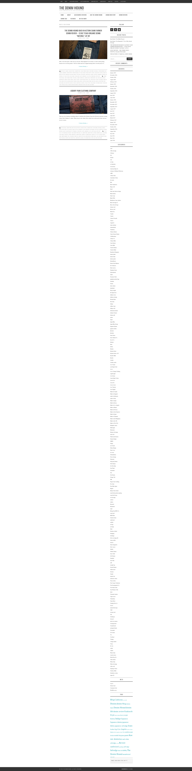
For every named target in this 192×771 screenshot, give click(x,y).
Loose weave (113, 385)
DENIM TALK (110, 1)
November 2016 (113, 124)
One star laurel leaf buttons (97, 81)
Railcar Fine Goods (114, 490)
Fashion (93, 134)
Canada (111, 214)
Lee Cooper (112, 364)
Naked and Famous (114, 436)
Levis (111, 369)
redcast (111, 499)
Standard (75, 131)
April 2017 (112, 115)
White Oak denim (90, 84)
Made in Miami (113, 407)
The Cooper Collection (115, 583)
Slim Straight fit (69, 131)
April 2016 (112, 140)
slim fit (64, 131)
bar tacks (74, 127)
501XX (111, 157)
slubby (124, 750)
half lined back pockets (100, 78)
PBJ (111, 479)
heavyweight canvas (63, 79)
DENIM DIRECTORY (94, 1)
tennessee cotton (113, 578)
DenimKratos (113, 261)
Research (112, 504)
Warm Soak (93, 76)
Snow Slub (112, 553)
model (95, 136)
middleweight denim (72, 81)
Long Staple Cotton (98, 72)
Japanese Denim (113, 326)
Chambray (112, 229)
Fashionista (124, 769)
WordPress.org (113, 690)
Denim (78, 78)
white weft (98, 76)
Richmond (112, 506)
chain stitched (71, 71)
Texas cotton (66, 76)
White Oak (85, 84)
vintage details (65, 84)
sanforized (88, 74)
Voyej (111, 643)
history (68, 79)
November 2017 (113, 104)
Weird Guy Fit (113, 657)
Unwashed (84, 76)
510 (111, 160)
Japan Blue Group (114, 324)
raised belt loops (113, 495)
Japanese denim (116, 722)
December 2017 (113, 102)
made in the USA (65, 81)
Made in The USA (62, 74)
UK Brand (112, 616)
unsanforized (126, 754)
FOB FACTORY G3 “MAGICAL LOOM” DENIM (121, 54)
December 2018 (113, 86)
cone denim (61, 134)
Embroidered (113, 272)
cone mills (75, 78)
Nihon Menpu (113, 448)
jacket (111, 317)
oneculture (112, 470)
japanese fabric (113, 328)
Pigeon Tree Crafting (114, 481)
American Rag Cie (114, 169)
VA (111, 634)
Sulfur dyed (112, 569)
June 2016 (112, 136)
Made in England (114, 394)
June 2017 (112, 113)
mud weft (112, 434)
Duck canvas (113, 268)
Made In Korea (113, 403)
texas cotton (87, 83)
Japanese (124, 718)
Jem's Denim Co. (113, 337)
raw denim (61, 83)
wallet (111, 648)
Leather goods (113, 362)
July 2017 (112, 111)
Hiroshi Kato (113, 299)
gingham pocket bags (114, 279)
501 (111, 155)
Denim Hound (87, 78)
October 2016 (113, 127)
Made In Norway (113, 409)
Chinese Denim (113, 232)
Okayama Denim (113, 461)
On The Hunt (113, 466)
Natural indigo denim (87, 81)
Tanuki (111, 574)
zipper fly (112, 675)
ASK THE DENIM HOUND (84, 1)
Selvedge (83, 83)
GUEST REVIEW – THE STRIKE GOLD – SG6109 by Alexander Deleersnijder (119, 51)
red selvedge (82, 74)
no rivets (112, 452)
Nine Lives (112, 450)
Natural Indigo (73, 74)
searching (121, 747)
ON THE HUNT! (123, 1)
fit (95, 134)
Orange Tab (112, 477)
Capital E (112, 223)
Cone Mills (96, 71)
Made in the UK (113, 421)
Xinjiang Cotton (113, 668)
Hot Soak (81, 72)
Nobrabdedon (113, 454)
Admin (87, 38)
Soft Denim (112, 556)
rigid (111, 508)
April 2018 (112, 97)
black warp (112, 196)
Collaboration (113, 236)
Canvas (66, 71)
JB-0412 (112, 331)
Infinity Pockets (113, 313)
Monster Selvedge (114, 432)
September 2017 (113, 106)
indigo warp (88, 72)
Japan (111, 319)
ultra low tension (113, 621)
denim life (84, 134)
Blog (101, 133)
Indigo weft (112, 308)
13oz (60, 133)
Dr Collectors (113, 265)
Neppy (111, 443)
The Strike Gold (113, 587)
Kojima (111, 349)
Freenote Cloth (113, 277)
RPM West (112, 515)
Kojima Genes (113, 351)
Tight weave (72, 76)
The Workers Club (114, 589)
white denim (113, 659)
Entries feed (112, 685)
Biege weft (112, 187)
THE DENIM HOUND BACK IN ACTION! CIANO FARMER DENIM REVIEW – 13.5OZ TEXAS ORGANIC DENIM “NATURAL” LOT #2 (83, 33)
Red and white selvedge (68, 83)
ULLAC (112, 619)
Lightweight (112, 373)
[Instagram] (119, 29)
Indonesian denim (114, 310)
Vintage (112, 639)
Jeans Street (112, 335)
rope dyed (97, 129)
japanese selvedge (121, 726)
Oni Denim (112, 475)
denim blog (82, 78)
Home (61, 1)
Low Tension (113, 387)
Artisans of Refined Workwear (116, 171)
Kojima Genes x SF (114, 353)
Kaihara (112, 342)
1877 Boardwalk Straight (66, 133)
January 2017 (113, 122)
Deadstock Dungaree (114, 252)
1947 (111, 148)
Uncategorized (113, 623)
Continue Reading (83, 66)
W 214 (90, 131)
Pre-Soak (78, 74)
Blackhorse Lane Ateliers (115, 200)
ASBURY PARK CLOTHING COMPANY (83, 90)
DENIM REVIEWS (103, 1)
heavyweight (124, 715)
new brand (92, 129)
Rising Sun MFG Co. (114, 511)
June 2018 (112, 95)
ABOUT (66, 1)
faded (111, 274)
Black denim (113, 193)
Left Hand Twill (113, 367)
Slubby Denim (113, 551)
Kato (111, 344)
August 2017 (113, 109)
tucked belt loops (78, 76)
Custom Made (113, 250)
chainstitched (77, 71)
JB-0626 (112, 333)
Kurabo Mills (113, 355)
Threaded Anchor (114, 594)
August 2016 (113, 131)
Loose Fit (112, 382)
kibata (111, 346)
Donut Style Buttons (114, 263)
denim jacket (113, 259)
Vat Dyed (112, 637)
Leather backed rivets (84, 79)
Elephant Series (113, 270)
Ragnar (111, 488)
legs (89, 79)
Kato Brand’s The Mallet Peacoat (117, 39)
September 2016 (113, 129)
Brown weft (112, 209)
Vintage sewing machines (73, 84)
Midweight (68, 74)
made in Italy (113, 398)
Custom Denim (101, 71)
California (105, 133)
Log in (111, 683)
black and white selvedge (115, 191)
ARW (111, 173)
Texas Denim (93, 83)
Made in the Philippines (115, 418)
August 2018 (113, 93)
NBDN (111, 441)
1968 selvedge (63, 127)
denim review (92, 78)
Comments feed (113, 688)
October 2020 (113, 77)
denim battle (113, 254)
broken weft (112, 207)
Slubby (111, 549)
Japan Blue (112, 322)
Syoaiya (112, 571)
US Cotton (89, 76)
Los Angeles (101, 79)
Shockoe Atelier (113, 531)
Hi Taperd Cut (113, 292)
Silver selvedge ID (114, 538)
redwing (117, 743)
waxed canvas (113, 655)
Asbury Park (69, 127)
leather (77, 79)
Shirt (111, 529)
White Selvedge (113, 664)
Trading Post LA (113, 603)
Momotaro (112, 430)
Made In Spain (113, 414)
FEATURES (116, 1)
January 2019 (113, 84)
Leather (92, 72)
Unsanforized (113, 625)
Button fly (63, 71)
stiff (111, 562)
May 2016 (112, 138)
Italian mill (112, 315)
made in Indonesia (114, 396)
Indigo (84, 72)
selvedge (95, 74)
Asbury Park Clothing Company (94, 133)
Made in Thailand (114, 416)
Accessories (112, 166)
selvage (92, 74)
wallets (111, 650)
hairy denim (112, 286)
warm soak (80, 84)
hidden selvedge (76, 72)
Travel (111, 605)
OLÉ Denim (113, 463)
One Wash (112, 468)
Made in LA (77, 136)
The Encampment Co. (115, 585)
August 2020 (113, 79)
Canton (111, 216)
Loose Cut (105, 72)
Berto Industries (113, 184)
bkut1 (111, 189)
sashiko (111, 522)
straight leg (104, 74)
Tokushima (112, 598)
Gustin (111, 283)
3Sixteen (112, 153)
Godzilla (112, 281)
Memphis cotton (82, 129)
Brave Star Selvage (114, 205)
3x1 (81, 133)
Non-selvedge (113, 457)
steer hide (112, 560)
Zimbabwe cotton (114, 673)
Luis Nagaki (112, 389)
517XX (111, 162)
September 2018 (113, 91)
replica (111, 502)
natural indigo (79, 81)
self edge (126, 747)
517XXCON (112, 164)
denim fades (112, 256)
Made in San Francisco (115, 412)
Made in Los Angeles (68, 129)
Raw (104, 81)
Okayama (112, 459)
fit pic (97, 134)
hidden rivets (69, 72)
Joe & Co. (112, 340)
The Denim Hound (71, 7)
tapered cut (61, 76)
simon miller (113, 540)
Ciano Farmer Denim (85, 71)
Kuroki (111, 358)
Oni (111, 472)
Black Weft (112, 198)
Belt (111, 182)
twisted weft (112, 612)
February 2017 (113, 120)
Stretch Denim (113, 567)
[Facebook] (111, 29)
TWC (111, 610)
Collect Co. (112, 238)
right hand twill (71, 138)
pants (127, 735)
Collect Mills (113, 241)
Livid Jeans (112, 376)
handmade (64, 72)
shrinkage (100, 74)
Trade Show (112, 601)
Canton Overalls (113, 218)
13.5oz (105, 131)
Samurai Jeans (113, 517)
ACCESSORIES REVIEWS (74, 1)
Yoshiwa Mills (113, 671)
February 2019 (113, 82)
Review (74, 83)
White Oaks (94, 131)
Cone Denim (91, 71)
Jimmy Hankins (64, 136)
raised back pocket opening (116, 493)
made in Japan (129, 729)
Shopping (112, 533)
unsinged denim (113, 628)
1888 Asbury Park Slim (76, 133)
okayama (121, 735)
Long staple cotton (94, 79)
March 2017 (112, 118)
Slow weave (112, 547)
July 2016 (112, 133)
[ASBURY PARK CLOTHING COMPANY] (83, 104)
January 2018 (113, 100)
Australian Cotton (114, 178)
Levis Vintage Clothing (115, 371)
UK (111, 614)
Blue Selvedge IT (114, 202)
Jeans (75, 79)
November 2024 (113, 75)
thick (111, 592)
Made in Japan (113, 400)
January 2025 (113, 73)
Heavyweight (113, 290)
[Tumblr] (115, 29)
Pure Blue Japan (113, 486)
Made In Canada (113, 391)
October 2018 (113, 88)
